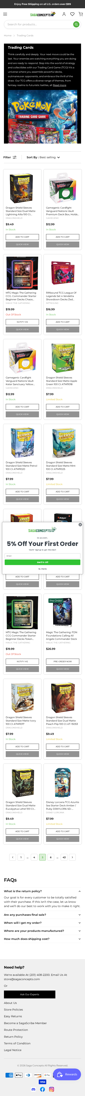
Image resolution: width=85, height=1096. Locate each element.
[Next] (72, 857)
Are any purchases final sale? (25, 915)
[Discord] (33, 1089)
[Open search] (76, 24)
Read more (59, 85)
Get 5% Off (42, 562)
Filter (7, 157)
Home (7, 35)
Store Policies (13, 1009)
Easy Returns (13, 1016)
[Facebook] (42, 1089)
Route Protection (16, 1030)
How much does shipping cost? (26, 939)
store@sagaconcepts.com (22, 979)
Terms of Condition (17, 1043)
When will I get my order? (23, 923)
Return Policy (13, 1036)
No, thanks (42, 569)
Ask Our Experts (29, 994)
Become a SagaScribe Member (25, 1023)
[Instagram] (51, 1089)
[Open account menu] (64, 14)
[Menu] (5, 14)
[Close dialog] (80, 524)
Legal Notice (12, 1050)
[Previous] (12, 857)
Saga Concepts (35, 1065)
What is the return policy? (23, 891)
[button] (43, 157)
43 (64, 857)
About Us (10, 1003)
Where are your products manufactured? (34, 931)
